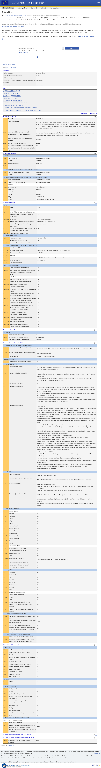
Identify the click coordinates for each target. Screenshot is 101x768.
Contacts (34, 8)
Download (13, 67)
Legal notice (96, 754)
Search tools (33, 57)
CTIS (53, 756)
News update (54, 8)
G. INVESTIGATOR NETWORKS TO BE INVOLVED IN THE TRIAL (20, 108)
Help (98, 3)
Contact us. (11, 745)
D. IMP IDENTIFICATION (10, 98)
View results (39, 85)
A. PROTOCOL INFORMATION (11, 90)
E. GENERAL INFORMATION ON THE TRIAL (15, 103)
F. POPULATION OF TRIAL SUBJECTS (13, 105)
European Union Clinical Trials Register (15, 16)
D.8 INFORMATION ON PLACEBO (12, 100)
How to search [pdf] (24, 52)
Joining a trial (22, 8)
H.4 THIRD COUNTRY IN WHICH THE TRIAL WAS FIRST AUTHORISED (22, 110)
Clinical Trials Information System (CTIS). (13, 26)
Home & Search (8, 8)
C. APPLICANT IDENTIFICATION (12, 95)
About (43, 8)
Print (6, 67)
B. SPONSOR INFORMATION (11, 93)
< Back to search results (8, 64)
